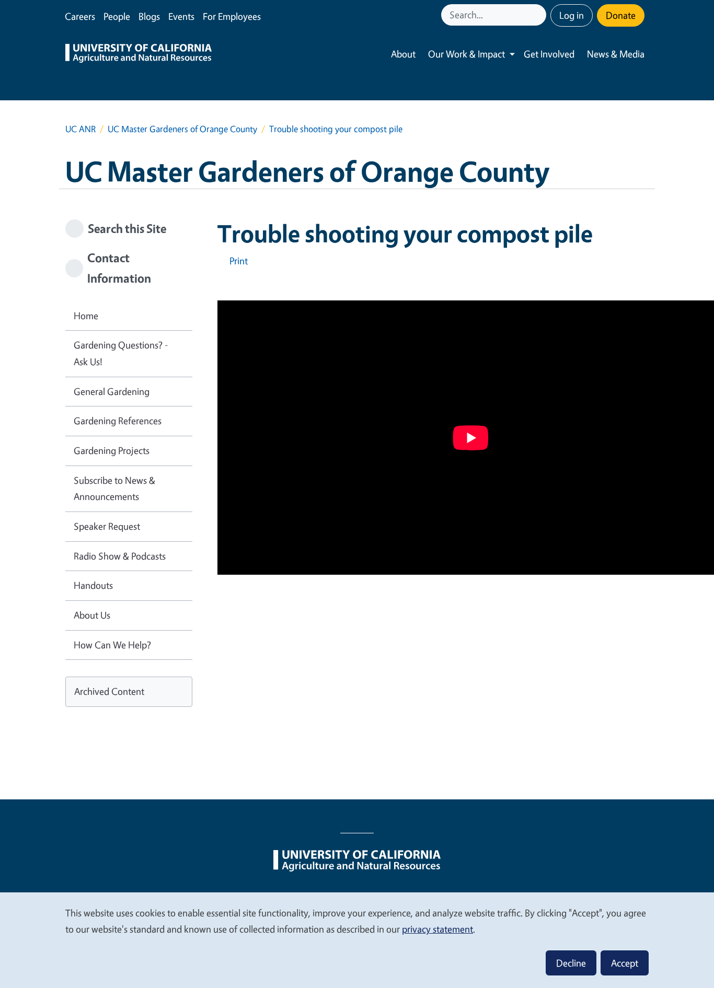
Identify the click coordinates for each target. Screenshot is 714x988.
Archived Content (109, 691)
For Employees (232, 16)
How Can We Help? (112, 644)
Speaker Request (107, 526)
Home (86, 315)
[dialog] (357, 939)
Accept (624, 963)
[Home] (138, 54)
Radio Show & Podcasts (120, 556)
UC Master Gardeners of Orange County (182, 128)
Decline (571, 963)
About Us (92, 615)
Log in (571, 15)
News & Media (615, 54)
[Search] (539, 15)
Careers (80, 16)
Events (181, 16)
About (403, 54)
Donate (621, 15)
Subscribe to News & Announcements (114, 488)
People (116, 16)
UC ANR (80, 128)
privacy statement (437, 929)
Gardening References (118, 420)
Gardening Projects (111, 450)
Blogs (149, 16)
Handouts (93, 585)
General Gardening (111, 391)
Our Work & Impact (466, 54)
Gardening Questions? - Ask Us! (121, 353)
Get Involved (549, 54)
